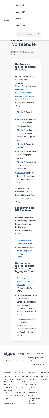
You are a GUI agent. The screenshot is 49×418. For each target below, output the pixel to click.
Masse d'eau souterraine (33, 391)
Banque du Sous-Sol (33, 386)
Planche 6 (21, 173)
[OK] (39, 34)
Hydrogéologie (9, 379)
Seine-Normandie (25, 394)
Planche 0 (21, 112)
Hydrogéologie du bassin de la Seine (24, 241)
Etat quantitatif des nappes (9, 394)
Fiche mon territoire (32, 380)
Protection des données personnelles (18, 361)
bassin (23, 69)
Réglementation (9, 404)
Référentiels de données (9, 383)
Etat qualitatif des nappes (8, 389)
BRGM (26, 198)
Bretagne (25, 376)
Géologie (7, 376)
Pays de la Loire (18, 388)
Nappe (28, 144)
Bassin (18, 102)
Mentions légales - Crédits (36, 358)
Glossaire (36, 364)
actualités (20, 26)
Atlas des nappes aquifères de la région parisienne (25, 281)
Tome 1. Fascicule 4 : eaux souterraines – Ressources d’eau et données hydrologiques (25, 91)
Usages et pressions (7, 399)
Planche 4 (21, 151)
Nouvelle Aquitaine (18, 394)
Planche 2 (21, 130)
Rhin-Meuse (24, 388)
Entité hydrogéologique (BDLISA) (35, 398)
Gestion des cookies (37, 361)
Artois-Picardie (18, 378)
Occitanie (18, 382)
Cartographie (33, 376)
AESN (20, 257)
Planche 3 (21, 144)
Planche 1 (21, 119)
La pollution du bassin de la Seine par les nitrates (25, 250)
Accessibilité (40, 353)
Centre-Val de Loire (25, 383)
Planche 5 (21, 162)
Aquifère (32, 403)
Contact (42, 364)
